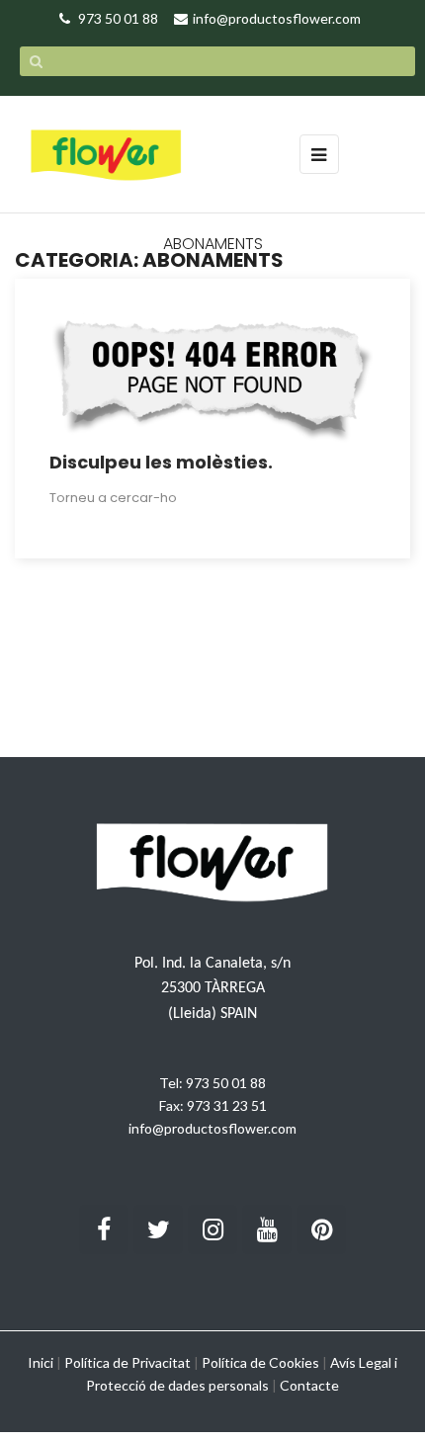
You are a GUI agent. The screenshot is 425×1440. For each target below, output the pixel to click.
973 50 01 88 (226, 1082)
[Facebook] (103, 1229)
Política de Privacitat (127, 1362)
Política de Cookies (260, 1362)
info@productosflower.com (212, 1128)
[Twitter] (158, 1229)
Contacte (309, 1385)
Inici (40, 1362)
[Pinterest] (321, 1229)
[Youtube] (267, 1229)
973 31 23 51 (227, 1105)
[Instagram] (212, 1229)
